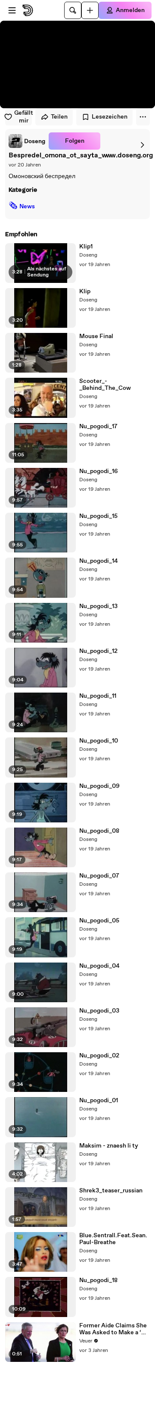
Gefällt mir (23, 117)
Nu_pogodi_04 (99, 966)
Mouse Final (96, 336)
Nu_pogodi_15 (98, 516)
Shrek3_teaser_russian (111, 1190)
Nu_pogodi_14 (98, 561)
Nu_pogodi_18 (98, 1280)
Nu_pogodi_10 (98, 740)
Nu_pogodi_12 (98, 651)
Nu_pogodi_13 (98, 606)
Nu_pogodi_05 (99, 920)
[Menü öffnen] (12, 10)
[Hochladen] (90, 10)
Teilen (59, 117)
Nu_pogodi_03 (99, 1010)
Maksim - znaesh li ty (108, 1145)
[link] (27, 141)
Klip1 (86, 246)
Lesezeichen (109, 117)
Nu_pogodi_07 (99, 875)
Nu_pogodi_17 (98, 426)
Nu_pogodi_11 (97, 696)
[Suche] (72, 10)
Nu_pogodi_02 (99, 1055)
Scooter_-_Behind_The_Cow (105, 385)
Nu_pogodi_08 (99, 831)
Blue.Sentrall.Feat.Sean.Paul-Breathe (113, 1239)
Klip (84, 291)
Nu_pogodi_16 (98, 471)
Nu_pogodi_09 (99, 786)
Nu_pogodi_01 (98, 1100)
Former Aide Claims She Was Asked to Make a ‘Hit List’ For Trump (114, 1329)
